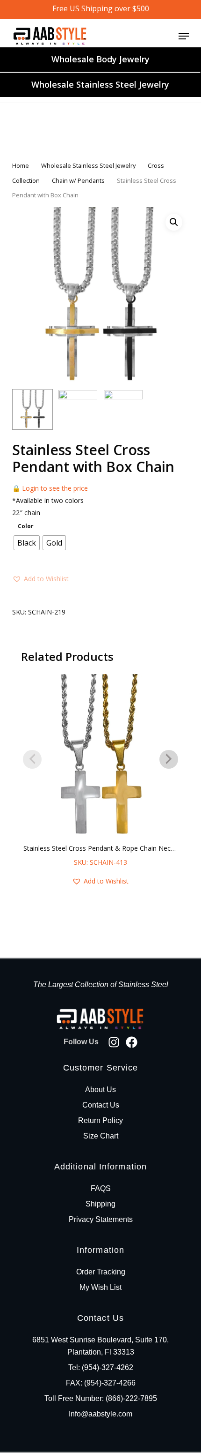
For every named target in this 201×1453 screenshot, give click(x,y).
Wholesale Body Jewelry (100, 59)
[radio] (26, 543)
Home (20, 165)
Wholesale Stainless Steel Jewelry (100, 84)
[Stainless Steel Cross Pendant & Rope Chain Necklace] (100, 756)
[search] (147, 35)
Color (26, 526)
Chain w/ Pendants (78, 180)
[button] (184, 36)
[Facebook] (131, 1042)
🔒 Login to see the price (50, 488)
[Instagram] (114, 1042)
